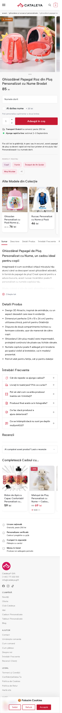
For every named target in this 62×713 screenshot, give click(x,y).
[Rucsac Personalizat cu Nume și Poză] (42, 199)
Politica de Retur (10, 686)
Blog (4, 623)
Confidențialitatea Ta (11, 677)
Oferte (5, 601)
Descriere (14, 241)
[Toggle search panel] (49, 5)
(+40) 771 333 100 (10, 577)
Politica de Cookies (11, 681)
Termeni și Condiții (11, 672)
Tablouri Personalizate (12, 619)
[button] (55, 5)
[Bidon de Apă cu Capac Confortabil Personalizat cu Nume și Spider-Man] (15, 478)
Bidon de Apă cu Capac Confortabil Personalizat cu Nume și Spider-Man (14, 498)
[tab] (4, 241)
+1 (21, 171)
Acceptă (44, 707)
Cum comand (8, 643)
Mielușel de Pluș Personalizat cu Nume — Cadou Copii (40, 498)
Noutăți (5, 597)
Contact (6, 635)
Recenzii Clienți (9, 661)
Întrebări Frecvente (47, 241)
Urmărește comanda (11, 639)
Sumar (4, 241)
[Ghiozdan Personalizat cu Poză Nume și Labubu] (15, 199)
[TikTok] (13, 586)
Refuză (29, 707)
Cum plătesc (8, 648)
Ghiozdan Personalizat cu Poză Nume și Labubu (12, 219)
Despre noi (7, 652)
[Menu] (6, 5)
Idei (4, 610)
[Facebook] (4, 586)
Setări (15, 707)
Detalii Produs (28, 241)
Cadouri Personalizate (12, 614)
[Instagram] (9, 586)
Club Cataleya (8, 605)
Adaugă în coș (36, 121)
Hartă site (6, 690)
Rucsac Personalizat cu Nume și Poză (41, 218)
